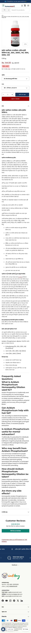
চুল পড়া (20, 277)
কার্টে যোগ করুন (22, 95)
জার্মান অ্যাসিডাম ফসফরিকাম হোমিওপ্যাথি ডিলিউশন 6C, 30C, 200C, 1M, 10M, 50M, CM (15, 17)
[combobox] (15, 10)
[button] (25, 5)
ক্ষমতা (3, 84)
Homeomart (8, 623)
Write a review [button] (15, 531)
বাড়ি (2, 15)
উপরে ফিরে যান (14, 565)
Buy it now (15, 99)
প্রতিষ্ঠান (3, 75)
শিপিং (9, 69)
